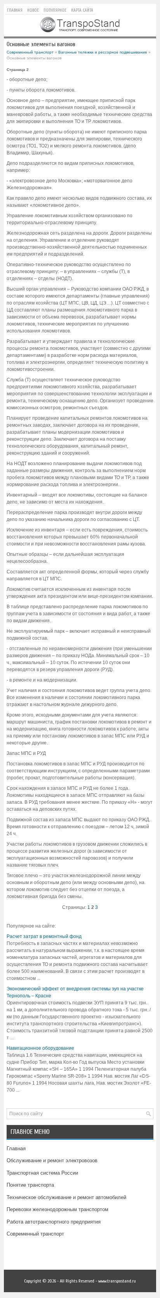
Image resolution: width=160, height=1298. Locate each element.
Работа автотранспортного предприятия (54, 1222)
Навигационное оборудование (40, 1048)
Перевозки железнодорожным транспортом (57, 1209)
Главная (15, 10)
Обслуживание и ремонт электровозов (52, 1160)
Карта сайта (82, 10)
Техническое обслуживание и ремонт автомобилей (66, 1197)
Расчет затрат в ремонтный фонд (44, 936)
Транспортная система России (42, 1173)
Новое (33, 10)
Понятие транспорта (30, 1185)
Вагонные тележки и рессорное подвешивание (102, 52)
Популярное (54, 10)
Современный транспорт (30, 52)
